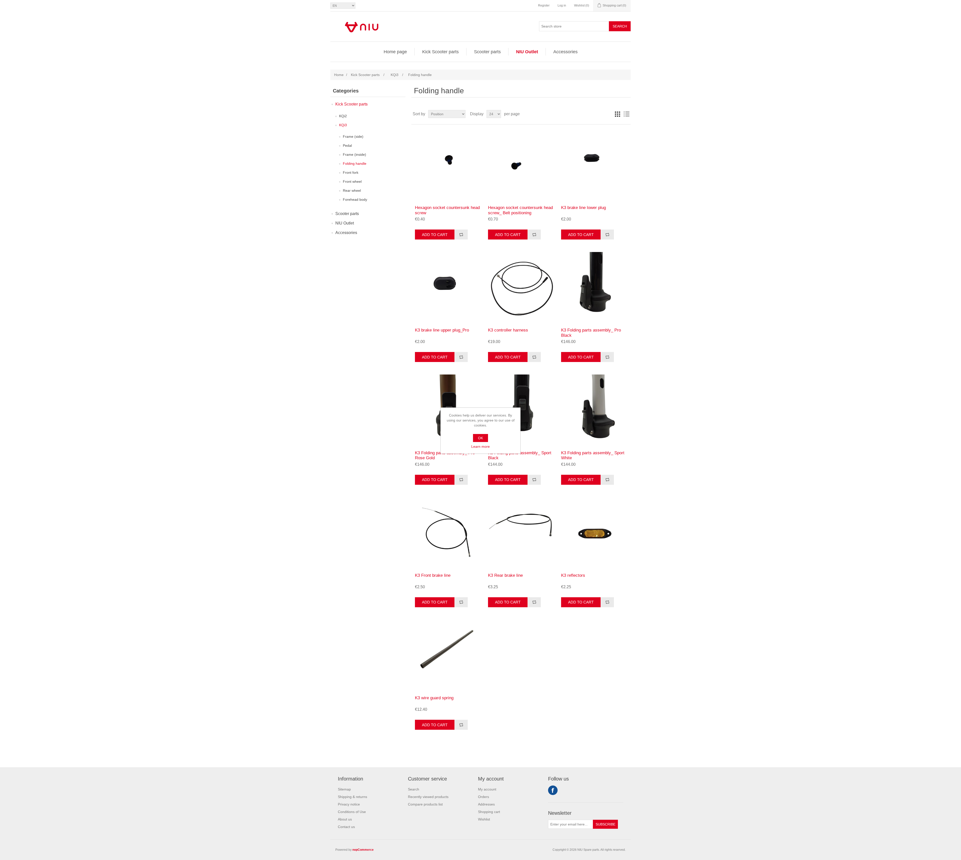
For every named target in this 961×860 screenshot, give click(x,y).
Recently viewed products (428, 797)
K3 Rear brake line (505, 575)
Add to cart (434, 234)
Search (620, 26)
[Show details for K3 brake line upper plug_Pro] (447, 287)
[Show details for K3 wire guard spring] (447, 655)
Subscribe (605, 824)
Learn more (480, 446)
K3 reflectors (573, 575)
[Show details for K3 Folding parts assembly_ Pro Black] (594, 287)
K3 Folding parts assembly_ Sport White (592, 455)
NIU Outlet (527, 51)
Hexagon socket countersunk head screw (447, 210)
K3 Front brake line (432, 575)
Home (339, 75)
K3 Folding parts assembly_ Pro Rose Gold (445, 455)
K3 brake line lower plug (583, 207)
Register (544, 5)
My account (487, 789)
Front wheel (352, 182)
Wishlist (484, 819)
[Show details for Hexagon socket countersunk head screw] (447, 165)
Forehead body (355, 200)
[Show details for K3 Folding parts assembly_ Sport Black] (521, 409)
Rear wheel (352, 190)
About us (345, 819)
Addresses (486, 804)
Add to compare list (461, 235)
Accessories (565, 51)
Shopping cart (489, 812)
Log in (562, 5)
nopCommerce (363, 850)
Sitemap (344, 789)
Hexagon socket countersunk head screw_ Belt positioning (520, 210)
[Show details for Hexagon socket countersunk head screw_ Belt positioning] (521, 165)
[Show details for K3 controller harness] (521, 287)
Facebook (553, 790)
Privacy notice (349, 804)
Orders (483, 797)
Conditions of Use (352, 812)
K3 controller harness (508, 330)
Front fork (350, 172)
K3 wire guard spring (434, 698)
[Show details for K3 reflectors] (594, 532)
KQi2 (343, 116)
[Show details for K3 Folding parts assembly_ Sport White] (594, 409)
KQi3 (343, 125)
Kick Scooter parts (440, 51)
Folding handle (354, 164)
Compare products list (425, 804)
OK (480, 438)
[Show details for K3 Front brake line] (447, 532)
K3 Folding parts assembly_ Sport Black (519, 455)
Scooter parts (487, 51)
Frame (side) (353, 136)
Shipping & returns (352, 797)
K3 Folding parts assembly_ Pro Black (591, 333)
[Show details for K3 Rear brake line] (521, 532)
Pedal (347, 146)
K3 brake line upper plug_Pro (442, 330)
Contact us (346, 827)
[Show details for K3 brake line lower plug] (594, 165)
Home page (395, 51)
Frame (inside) (354, 154)
